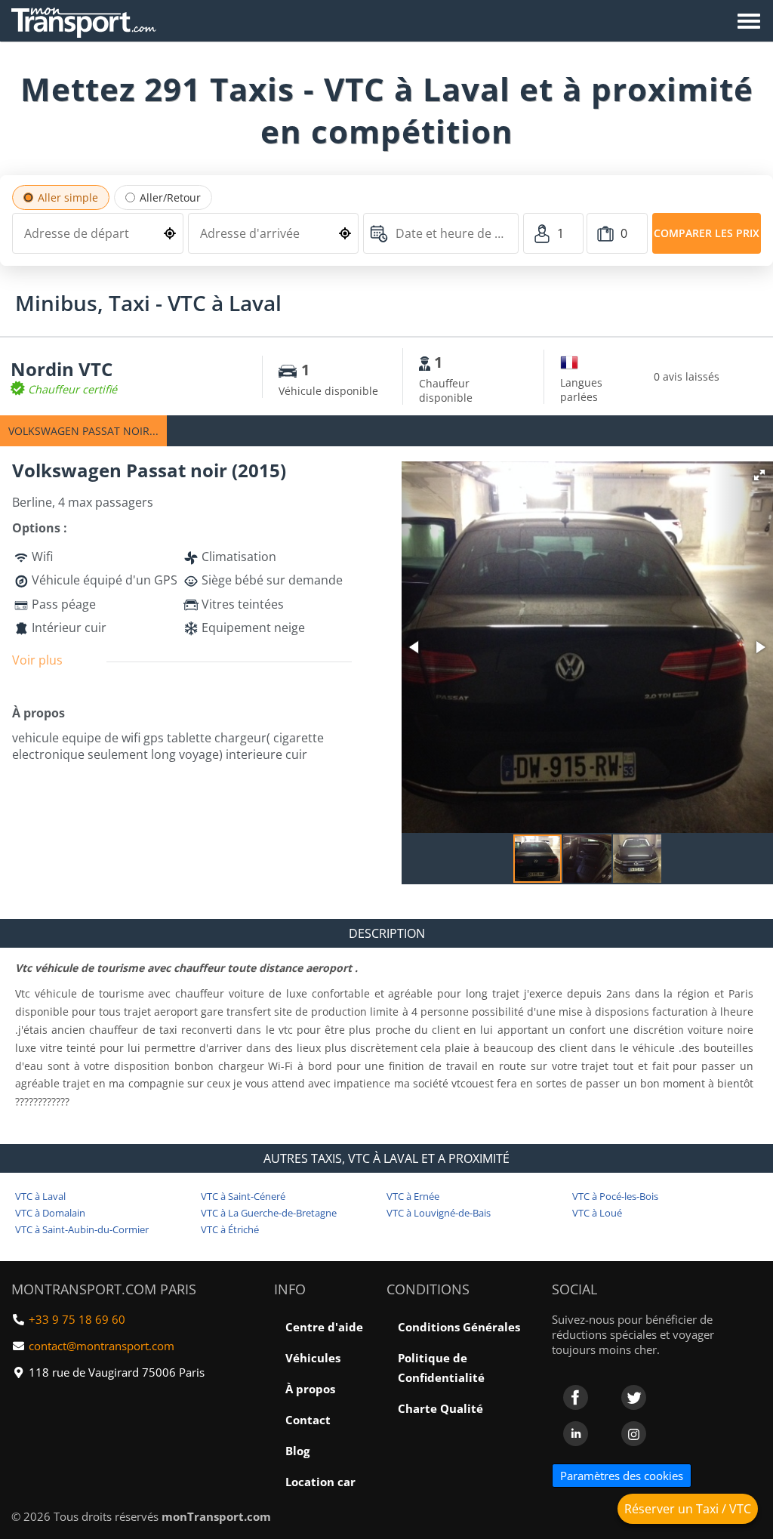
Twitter (633, 1397)
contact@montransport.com (101, 1345)
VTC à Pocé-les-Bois (615, 1196)
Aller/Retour (170, 197)
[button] (759, 475)
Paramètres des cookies (621, 1475)
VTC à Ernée (412, 1196)
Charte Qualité (440, 1408)
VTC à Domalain (50, 1213)
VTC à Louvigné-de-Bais (438, 1213)
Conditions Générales (459, 1326)
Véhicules (312, 1357)
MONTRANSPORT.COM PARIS (103, 1289)
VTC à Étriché (230, 1229)
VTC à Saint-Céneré (243, 1196)
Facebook (575, 1397)
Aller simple (68, 197)
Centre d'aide (324, 1326)
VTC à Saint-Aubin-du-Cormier (82, 1229)
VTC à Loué (597, 1213)
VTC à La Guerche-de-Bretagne (269, 1213)
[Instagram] (633, 1433)
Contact (308, 1419)
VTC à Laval (40, 1196)
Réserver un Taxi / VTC (687, 1508)
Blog (297, 1450)
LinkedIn (575, 1433)
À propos (310, 1388)
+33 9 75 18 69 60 (77, 1319)
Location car (320, 1481)
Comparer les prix (706, 233)
